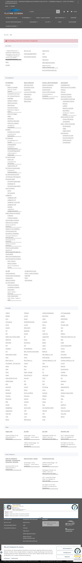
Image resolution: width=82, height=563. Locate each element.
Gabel (7, 375)
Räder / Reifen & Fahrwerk (68, 124)
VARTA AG (8, 339)
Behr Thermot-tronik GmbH (31, 351)
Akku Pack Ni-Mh (28, 85)
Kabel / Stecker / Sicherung (12, 292)
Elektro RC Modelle (13, 87)
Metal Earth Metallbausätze (13, 256)
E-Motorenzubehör (13, 218)
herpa (25, 339)
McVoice (8, 390)
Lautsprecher (9, 278)
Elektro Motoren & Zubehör (13, 213)
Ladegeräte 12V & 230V (14, 202)
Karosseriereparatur (68, 138)
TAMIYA (8, 313)
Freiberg (63, 372)
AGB (43, 53)
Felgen (9, 116)
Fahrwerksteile (67, 126)
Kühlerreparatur (67, 140)
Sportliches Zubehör (66, 96)
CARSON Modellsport (48, 313)
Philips (62, 396)
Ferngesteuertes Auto (48, 458)
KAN (43, 384)
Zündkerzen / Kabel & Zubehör (68, 113)
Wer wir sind (27, 51)
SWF (62, 331)
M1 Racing (45, 387)
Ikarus (44, 325)
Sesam (44, 402)
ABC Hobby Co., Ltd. (47, 354)
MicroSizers (27, 342)
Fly (43, 372)
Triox (25, 416)
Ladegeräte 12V (12, 200)
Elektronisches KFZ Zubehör (68, 87)
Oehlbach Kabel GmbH (67, 393)
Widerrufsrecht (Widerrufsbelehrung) (48, 66)
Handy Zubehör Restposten (13, 275)
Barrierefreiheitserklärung (49, 70)
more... (44, 390)
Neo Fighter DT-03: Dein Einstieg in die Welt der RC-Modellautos (68, 444)
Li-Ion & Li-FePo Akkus (30, 92)
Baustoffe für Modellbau (12, 233)
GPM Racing (64, 375)
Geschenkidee (28, 280)
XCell (43, 331)
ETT (43, 369)
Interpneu (63, 381)
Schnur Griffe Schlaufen (48, 92)
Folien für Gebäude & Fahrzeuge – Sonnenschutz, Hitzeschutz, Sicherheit (13, 460)
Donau (26, 319)
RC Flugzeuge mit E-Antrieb (13, 141)
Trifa (7, 416)
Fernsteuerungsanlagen (14, 181)
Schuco (63, 348)
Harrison (26, 378)
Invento (8, 328)
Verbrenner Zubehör (13, 123)
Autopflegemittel (65, 85)
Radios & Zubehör (10, 280)
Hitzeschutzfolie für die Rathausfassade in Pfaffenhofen (12, 437)
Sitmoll (7, 405)
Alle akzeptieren (67, 548)
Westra (63, 416)
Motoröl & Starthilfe (68, 108)
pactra (44, 348)
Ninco (43, 339)
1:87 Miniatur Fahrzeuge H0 (13, 177)
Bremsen (65, 103)
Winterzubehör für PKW (67, 117)
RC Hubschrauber (10, 157)
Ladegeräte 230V (12, 197)
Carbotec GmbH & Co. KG (67, 360)
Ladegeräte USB (12, 204)
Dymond (63, 366)
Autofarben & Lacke (68, 135)
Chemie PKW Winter (68, 119)
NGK (62, 339)
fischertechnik (64, 369)
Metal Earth (27, 328)
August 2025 (9, 431)
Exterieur (63, 89)
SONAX (63, 322)
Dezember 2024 (65, 431)
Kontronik (8, 387)
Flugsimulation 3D (12, 166)
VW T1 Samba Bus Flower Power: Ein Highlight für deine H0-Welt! (67, 437)
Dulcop (26, 334)
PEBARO (44, 396)
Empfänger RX (11, 183)
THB (43, 413)
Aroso (25, 357)
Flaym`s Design (28, 372)
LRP (25, 345)
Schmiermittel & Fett (11, 231)
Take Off (44, 411)
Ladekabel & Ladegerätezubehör (13, 210)
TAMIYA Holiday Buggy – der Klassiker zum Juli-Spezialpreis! (31, 444)
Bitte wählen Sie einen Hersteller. (50, 523)
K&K (25, 384)
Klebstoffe (27, 275)
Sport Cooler (27, 408)
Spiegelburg (9, 408)
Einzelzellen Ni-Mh (29, 87)
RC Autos (8, 85)
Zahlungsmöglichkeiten (30, 53)
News (6, 6)
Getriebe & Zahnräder (13, 121)
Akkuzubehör (27, 101)
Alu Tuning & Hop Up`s (14, 96)
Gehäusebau (11, 289)
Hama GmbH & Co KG (11, 378)
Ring (62, 399)
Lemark (26, 387)
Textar (25, 413)
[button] (64, 11)
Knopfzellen (27, 96)
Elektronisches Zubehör (12, 222)
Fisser (7, 372)
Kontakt (13, 6)
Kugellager (10, 98)
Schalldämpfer (67, 142)
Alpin (7, 357)
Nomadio (44, 393)
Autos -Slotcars (12, 261)
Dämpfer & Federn (12, 100)
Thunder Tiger (64, 325)
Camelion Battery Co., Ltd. (49, 360)
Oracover (8, 396)
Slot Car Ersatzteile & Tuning (13, 266)
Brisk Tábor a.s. (28, 360)
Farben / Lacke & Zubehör (31, 273)
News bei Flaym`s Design (31, 458)
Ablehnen (67, 556)
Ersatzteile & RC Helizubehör (12, 162)
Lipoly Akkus (27, 89)
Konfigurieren (67, 552)
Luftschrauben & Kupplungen (12, 154)
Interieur (63, 92)
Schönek (26, 402)
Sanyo (44, 345)
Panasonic (26, 396)
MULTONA (8, 342)
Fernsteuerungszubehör (14, 186)
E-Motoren (10, 215)
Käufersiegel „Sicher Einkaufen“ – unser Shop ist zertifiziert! (31, 437)
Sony (43, 405)
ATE (7, 351)
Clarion (26, 363)
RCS (7, 345)
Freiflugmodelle (12, 144)
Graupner (8, 348)
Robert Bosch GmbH (11, 354)
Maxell (44, 342)
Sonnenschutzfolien (66, 94)
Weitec (44, 416)
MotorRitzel (11, 118)
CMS (43, 363)
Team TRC (8, 413)
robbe (44, 319)
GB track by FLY (28, 375)
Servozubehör (11, 193)
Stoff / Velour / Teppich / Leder (14, 299)
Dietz (25, 366)
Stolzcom (63, 408)
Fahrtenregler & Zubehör (12, 220)
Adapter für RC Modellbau (13, 229)
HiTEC (43, 378)
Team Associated (65, 411)
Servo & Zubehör (10, 188)
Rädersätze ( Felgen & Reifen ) (13, 110)
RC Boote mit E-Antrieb (14, 132)
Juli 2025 (26, 431)
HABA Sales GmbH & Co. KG (68, 336)
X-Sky (43, 419)
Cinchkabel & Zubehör (13, 287)
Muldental (8, 393)
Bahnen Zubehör (12, 263)
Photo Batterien (28, 99)
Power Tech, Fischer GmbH (13, 336)
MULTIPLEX (45, 316)
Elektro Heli (11, 159)
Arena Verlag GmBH (66, 345)
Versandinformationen (30, 56)
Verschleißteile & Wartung (68, 99)
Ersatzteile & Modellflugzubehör (13, 147)
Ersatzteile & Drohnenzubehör (12, 171)
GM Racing (45, 375)
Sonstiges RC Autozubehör (11, 126)
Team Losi (45, 334)
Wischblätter (66, 110)
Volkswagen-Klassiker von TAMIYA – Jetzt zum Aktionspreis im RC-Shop (49, 437)
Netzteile (10, 207)
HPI (25, 381)
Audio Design (45, 357)
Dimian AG (45, 366)
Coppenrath (45, 336)
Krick (7, 319)
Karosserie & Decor (13, 107)
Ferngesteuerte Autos (30, 271)
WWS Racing (27, 419)
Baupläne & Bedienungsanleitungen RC (13, 251)
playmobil (26, 331)
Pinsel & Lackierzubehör (12, 248)
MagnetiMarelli (65, 387)
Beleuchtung (11, 105)
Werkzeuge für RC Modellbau (10, 240)
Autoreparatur (64, 133)
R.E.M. (7, 325)
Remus (44, 399)
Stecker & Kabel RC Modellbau (11, 225)
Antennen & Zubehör (13, 285)
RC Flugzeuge (9, 138)
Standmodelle (9, 254)
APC (7, 334)
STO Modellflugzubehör (14, 151)
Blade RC (44, 351)
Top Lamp (63, 413)
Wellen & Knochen (12, 103)
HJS (62, 378)
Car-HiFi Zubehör (10, 282)
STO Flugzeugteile (65, 313)
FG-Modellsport (28, 348)
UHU (62, 328)
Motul (62, 390)
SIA (61, 402)
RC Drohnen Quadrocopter (13, 168)
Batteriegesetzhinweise (48, 62)
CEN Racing (9, 322)
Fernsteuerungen (10, 179)
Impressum (7, 558)
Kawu (62, 384)
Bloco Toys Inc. (9, 360)
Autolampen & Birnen (68, 101)
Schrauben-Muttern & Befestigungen (11, 236)
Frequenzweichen (10, 273)
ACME (62, 342)
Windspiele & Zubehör (48, 98)
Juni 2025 (44, 431)
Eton (25, 369)
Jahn (7, 384)
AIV (6, 331)
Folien (26, 278)
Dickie (7, 366)
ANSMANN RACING (29, 322)
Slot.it (25, 405)
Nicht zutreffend (28, 393)
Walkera (63, 334)
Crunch (63, 363)
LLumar (26, 325)
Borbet (26, 354)
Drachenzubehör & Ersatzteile (47, 95)
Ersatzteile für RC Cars (14, 93)
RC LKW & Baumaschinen (12, 174)
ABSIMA (8, 316)
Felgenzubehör (67, 131)
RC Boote (8, 129)
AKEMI (44, 328)
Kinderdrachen (46, 89)
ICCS (43, 381)
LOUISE (26, 316)
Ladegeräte (9, 195)
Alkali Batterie (27, 94)
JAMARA (63, 316)
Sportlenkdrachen (47, 87)
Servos (9, 190)
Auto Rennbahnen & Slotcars (13, 259)
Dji (24, 336)
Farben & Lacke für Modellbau (11, 244)
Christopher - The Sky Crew (13, 363)
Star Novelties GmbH (47, 408)
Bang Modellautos (65, 357)
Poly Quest (8, 399)
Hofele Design (9, 381)
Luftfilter (65, 106)
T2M (25, 411)
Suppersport (9, 411)
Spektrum (63, 405)
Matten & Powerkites (47, 85)
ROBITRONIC (64, 319)
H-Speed (44, 322)
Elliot (7, 369)
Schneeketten (66, 121)
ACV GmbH (64, 354)
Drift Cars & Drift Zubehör (12, 90)
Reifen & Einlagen (12, 114)
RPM (7, 402)
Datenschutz (14, 558)
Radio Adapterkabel (13, 296)
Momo (25, 390)
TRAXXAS (26, 313)
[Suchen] (58, 11)
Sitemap (44, 56)
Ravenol (26, 399)
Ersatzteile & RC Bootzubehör (12, 135)
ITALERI (63, 351)
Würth (7, 419)
